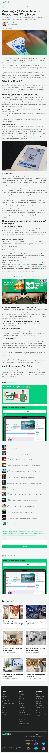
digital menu (10, 72)
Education (28, 531)
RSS (37, 709)
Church (21, 721)
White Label (33, 535)
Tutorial (23, 535)
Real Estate (35, 533)
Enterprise (21, 725)
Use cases (38, 694)
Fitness (36, 531)
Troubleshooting (40, 707)
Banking (10, 531)
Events (20, 709)
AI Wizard (4, 696)
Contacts (4, 714)
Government (22, 719)
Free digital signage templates (9, 700)
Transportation (17, 535)
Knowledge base (40, 696)
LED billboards (28, 360)
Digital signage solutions (24, 723)
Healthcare (5, 533)
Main (15, 533)
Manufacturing (21, 533)
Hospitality (11, 533)
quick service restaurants (35, 133)
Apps (3, 698)
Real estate (21, 710)
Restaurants (13, 382)
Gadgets (41, 531)
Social (8, 535)
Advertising (5, 531)
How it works (5, 692)
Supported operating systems (41, 714)
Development (21, 531)
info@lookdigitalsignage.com (30, 740)
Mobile (30, 533)
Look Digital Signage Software (21, 264)
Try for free (24, 411)
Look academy (39, 698)
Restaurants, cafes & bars (25, 714)
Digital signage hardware (7, 701)
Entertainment (22, 716)
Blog (6, 6)
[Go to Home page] (5, 2)
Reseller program (6, 710)
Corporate (15, 531)
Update (28, 535)
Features (4, 694)
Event (32, 531)
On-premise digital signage (8, 703)
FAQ (37, 692)
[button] (45, 2)
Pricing (3, 705)
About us (4, 709)
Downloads (38, 703)
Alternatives (39, 705)
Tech (11, 535)
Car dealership (22, 717)
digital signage (38, 266)
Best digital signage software (40, 711)
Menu (8, 382)
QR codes (44, 85)
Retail (4, 535)
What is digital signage (41, 701)
